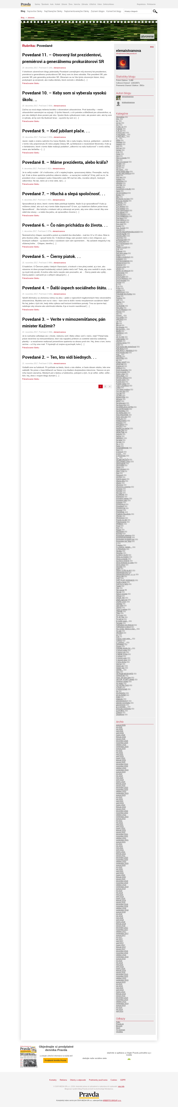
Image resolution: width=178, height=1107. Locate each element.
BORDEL (119, 203)
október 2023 (121, 791)
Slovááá (119, 567)
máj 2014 (119, 1011)
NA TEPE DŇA (121, 413)
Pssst (118, 526)
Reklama (63, 1080)
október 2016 (121, 955)
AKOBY (119, 164)
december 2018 (122, 904)
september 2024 (122, 770)
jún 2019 (119, 893)
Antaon (119, 179)
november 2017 (122, 930)
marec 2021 (120, 852)
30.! (117, 125)
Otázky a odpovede (78, 1080)
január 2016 (120, 972)
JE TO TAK (120, 337)
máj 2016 (119, 965)
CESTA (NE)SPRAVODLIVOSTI (128, 232)
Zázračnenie (121, 705)
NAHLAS (119, 419)
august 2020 (121, 865)
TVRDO (119, 641)
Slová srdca (120, 565)
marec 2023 (120, 805)
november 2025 (122, 743)
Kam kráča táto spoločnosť (126, 347)
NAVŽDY (119, 426)
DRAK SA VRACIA (123, 271)
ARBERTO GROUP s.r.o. (112, 1100)
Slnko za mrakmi (122, 557)
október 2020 (121, 861)
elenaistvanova (60, 68)
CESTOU (119, 238)
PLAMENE (120, 495)
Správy (37, 4)
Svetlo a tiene (121, 582)
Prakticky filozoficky (123, 514)
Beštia (118, 195)
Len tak (119, 393)
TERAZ (119, 607)
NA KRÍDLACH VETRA (124, 407)
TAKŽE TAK (120, 598)
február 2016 (121, 970)
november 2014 (122, 1000)
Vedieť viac (120, 668)
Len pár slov (120, 391)
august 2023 (121, 795)
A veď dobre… (121, 135)
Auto (52, 4)
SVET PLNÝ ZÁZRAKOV (125, 580)
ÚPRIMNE (120, 644)
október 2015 (121, 978)
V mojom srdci (121, 658)
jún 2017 (119, 939)
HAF (117, 300)
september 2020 (122, 863)
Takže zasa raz (121, 600)
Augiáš (118, 187)
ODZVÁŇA (120, 465)
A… (117, 138)
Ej (117, 284)
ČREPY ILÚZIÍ (121, 247)
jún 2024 (119, 776)
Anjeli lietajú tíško (122, 172)
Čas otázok (120, 212)
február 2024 (121, 784)
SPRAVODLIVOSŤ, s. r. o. (125, 574)
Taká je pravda (121, 594)
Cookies (114, 1080)
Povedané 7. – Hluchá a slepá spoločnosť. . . (63, 193)
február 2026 (121, 737)
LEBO (118, 388)
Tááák (118, 586)
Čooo (118, 245)
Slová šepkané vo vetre (125, 563)
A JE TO (119, 131)
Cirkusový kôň (121, 240)
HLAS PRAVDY (122, 310)
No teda (119, 440)
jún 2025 (119, 752)
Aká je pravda (121, 158)
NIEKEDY (119, 438)
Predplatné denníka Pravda (55, 1060)
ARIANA (119, 183)
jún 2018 (119, 916)
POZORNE (120, 512)
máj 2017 (119, 941)
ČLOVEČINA (121, 242)
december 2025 (122, 741)
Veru (118, 672)
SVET (118, 578)
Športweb (45, 4)
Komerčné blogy (113, 11)
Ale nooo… (120, 170)
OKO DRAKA (121, 469)
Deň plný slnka (121, 253)
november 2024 (122, 766)
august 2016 (121, 959)
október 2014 (121, 1002)
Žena (70, 4)
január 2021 (120, 856)
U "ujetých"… (121, 643)
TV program (120, 1030)
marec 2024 (120, 782)
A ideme (119, 129)
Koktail (57, 4)
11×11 (118, 123)
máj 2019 (119, 895)
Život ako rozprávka (123, 709)
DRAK (118, 269)
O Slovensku (121, 456)
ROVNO (119, 534)
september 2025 (122, 747)
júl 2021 (119, 844)
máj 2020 (119, 871)
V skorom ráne (121, 660)
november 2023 (122, 789)
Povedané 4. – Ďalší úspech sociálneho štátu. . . (67, 288)
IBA (117, 323)
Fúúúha (119, 298)
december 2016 (122, 951)
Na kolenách (121, 403)
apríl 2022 (120, 826)
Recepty (119, 1026)
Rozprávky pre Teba (123, 541)
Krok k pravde (121, 372)
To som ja (119, 619)
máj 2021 (119, 848)
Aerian (118, 150)
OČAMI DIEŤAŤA (122, 460)
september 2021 (122, 840)
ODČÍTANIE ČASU (123, 462)
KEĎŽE (119, 356)
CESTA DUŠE (121, 234)
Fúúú (118, 296)
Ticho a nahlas (121, 609)
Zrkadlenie (120, 715)
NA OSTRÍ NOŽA (122, 409)
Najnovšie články (34, 11)
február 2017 (121, 947)
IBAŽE (118, 331)
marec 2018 (120, 922)
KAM (118, 345)
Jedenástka (120, 339)
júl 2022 (119, 821)
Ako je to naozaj (122, 162)
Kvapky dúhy (121, 380)
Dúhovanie (120, 273)
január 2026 (120, 739)
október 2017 (121, 932)
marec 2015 (120, 992)
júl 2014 (119, 1007)
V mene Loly (121, 652)
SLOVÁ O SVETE (122, 561)
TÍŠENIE (119, 611)
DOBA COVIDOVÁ (123, 257)
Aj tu (117, 152)
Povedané (120, 506)
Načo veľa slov (121, 417)
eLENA (118, 290)
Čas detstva (120, 207)
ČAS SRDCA (121, 220)
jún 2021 (119, 846)
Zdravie (64, 4)
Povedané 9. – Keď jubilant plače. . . (56, 131)
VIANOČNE (120, 676)
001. (117, 119)
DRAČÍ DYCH (121, 263)
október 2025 (121, 745)
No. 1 (118, 444)
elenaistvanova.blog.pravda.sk (126, 53)
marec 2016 (120, 969)
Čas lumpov (120, 209)
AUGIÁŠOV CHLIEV (123, 189)
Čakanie (119, 205)
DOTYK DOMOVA (122, 261)
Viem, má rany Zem (123, 678)
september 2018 (122, 910)
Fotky (118, 1022)
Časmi (118, 226)
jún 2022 (119, 823)
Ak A (117, 156)
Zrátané (119, 713)
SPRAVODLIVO (122, 572)
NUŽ (118, 450)
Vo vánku (119, 683)
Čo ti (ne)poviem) (122, 244)
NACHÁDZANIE (122, 415)
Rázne (118, 530)
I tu (117, 321)
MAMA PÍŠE (120, 397)
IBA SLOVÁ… (121, 329)
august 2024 (121, 772)
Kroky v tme (120, 374)
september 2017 (122, 933)
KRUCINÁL (120, 376)
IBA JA (118, 325)
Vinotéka (119, 1032)
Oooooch (119, 475)
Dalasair (119, 251)
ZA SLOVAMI (121, 695)
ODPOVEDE (121, 463)
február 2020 (121, 877)
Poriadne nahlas (122, 498)
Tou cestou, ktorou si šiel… (126, 629)
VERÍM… (119, 670)
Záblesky (119, 699)
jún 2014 (119, 1009)
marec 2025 (120, 758)
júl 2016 (119, 961)
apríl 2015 (120, 990)
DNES (118, 255)
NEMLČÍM (120, 430)
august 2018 (121, 912)
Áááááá (119, 142)
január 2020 (120, 879)
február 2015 (121, 994)
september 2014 (122, 1004)
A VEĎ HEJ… (121, 136)
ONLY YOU (120, 471)
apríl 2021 (120, 850)
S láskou (119, 545)
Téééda (119, 604)
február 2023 (121, 807)
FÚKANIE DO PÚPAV (124, 294)
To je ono (119, 615)
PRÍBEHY (119, 524)
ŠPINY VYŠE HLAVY (124, 571)
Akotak (118, 166)
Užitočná (92, 4)
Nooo (118, 446)
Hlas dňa (119, 308)
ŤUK (117, 637)
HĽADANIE (120, 306)
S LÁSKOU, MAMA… (124, 547)
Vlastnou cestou (122, 681)
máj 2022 (119, 824)
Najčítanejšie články (53, 11)
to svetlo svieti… (122, 621)
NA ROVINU (120, 411)
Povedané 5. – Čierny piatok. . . (51, 256)
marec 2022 (120, 828)
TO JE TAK (120, 617)
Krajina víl (120, 366)
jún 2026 (119, 729)
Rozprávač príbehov (123, 535)
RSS (152, 47)
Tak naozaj (120, 590)
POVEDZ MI (120, 508)
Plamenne (120, 497)
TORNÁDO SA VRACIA (125, 625)
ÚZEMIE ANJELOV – (124, 648)
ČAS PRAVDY (121, 214)
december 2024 (122, 764)
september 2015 (122, 980)
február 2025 (121, 760)
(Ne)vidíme (120, 117)
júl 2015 (119, 984)
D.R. (117, 249)
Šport (118, 1028)
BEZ (117, 197)
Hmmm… (119, 316)
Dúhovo (119, 275)
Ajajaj (118, 154)
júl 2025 (119, 751)
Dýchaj (118, 282)
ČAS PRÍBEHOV (122, 216)
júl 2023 (119, 797)
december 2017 (122, 928)
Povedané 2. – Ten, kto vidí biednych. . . (59, 357)
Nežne (118, 436)
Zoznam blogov (98, 11)
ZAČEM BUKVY (122, 701)
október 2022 (121, 815)
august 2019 (121, 889)
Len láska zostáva (123, 390)
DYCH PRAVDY (122, 279)
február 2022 (121, 830)
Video (99, 4)
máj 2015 (119, 988)
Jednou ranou (121, 343)
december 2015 (122, 974)
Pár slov (119, 493)
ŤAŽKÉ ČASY (121, 602)
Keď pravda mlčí (122, 353)
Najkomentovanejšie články (76, 11)
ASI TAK (119, 185)
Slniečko (119, 553)
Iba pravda (120, 327)
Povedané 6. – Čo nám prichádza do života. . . (65, 225)
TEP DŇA (119, 606)
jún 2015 (119, 986)
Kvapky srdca (121, 384)
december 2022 (122, 811)
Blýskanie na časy (123, 199)
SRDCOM (120, 576)
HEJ (117, 304)
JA (117, 335)
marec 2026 (120, 735)
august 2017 (121, 935)
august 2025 (121, 749)
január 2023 (120, 809)
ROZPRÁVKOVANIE (123, 537)
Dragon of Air (121, 267)
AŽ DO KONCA (121, 193)
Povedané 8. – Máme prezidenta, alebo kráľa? (65, 162)
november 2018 (122, 906)
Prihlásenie (151, 4)
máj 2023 (119, 801)
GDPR (122, 1080)
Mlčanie (119, 399)
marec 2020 (120, 875)
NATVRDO (120, 425)
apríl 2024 (120, 780)
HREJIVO (119, 319)
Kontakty (53, 1080)
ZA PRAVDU (120, 693)
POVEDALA (120, 504)
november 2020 (122, 860)
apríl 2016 (120, 967)
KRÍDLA (119, 368)
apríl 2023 (120, 803)
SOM (118, 569)
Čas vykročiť (121, 222)
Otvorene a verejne (123, 487)
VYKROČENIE (121, 689)
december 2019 (122, 881)
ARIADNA (119, 181)
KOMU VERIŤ (121, 362)
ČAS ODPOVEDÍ (122, 210)
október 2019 (121, 885)
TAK (117, 588)
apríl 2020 (120, 873)
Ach (117, 146)
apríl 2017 (120, 943)
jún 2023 (119, 799)
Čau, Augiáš (120, 228)
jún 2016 (119, 963)
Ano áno (119, 177)
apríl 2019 (120, 896)
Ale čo (118, 168)
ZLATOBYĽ (120, 711)
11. (117, 121)
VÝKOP (119, 687)
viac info (121, 1086)
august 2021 (121, 842)
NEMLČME (120, 432)
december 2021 (122, 834)
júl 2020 (119, 867)
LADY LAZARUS (122, 386)
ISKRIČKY (120, 333)
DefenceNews (108, 4)
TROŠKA (119, 633)
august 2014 (121, 1005)
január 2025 (120, 762)
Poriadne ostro (121, 500)
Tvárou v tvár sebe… (124, 639)
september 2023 (122, 793)
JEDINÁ (119, 341)
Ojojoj (118, 467)
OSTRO (119, 477)
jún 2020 (119, 869)
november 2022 (122, 813)
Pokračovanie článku (30, 83)
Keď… (118, 354)
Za (117, 691)
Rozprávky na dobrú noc (125, 539)
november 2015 (122, 976)
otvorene (31, 18)
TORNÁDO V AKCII (123, 627)
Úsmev (118, 646)
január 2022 (120, 832)
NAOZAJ (119, 423)
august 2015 (121, 982)
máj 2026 (119, 731)
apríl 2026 (120, 733)
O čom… (119, 454)
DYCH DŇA (120, 277)
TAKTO (118, 596)
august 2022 (121, 819)
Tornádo (119, 623)
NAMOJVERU (121, 421)
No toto (119, 442)
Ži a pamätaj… (121, 707)
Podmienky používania (98, 1080)
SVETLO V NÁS (122, 584)
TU (117, 635)
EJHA (118, 288)
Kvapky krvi (120, 382)
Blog (23, 11)
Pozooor (119, 510)
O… (117, 458)
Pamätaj (119, 491)
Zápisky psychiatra (123, 703)
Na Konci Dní (121, 405)
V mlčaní (119, 656)
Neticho (119, 434)
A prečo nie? (121, 133)
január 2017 (120, 949)
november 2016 (122, 953)
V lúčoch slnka (121, 650)
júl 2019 (119, 891)
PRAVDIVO (120, 518)
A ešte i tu (119, 127)
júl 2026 (119, 727)
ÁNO (118, 175)
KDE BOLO (120, 349)
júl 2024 (119, 774)
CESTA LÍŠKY (121, 236)
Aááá (118, 140)
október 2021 (121, 838)
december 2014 (122, 998)
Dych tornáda (121, 281)
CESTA (118, 230)
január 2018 (120, 926)
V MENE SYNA (121, 654)
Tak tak (118, 592)
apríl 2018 (120, 920)
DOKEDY (119, 259)
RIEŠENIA (120, 532)
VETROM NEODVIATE (124, 674)
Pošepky (119, 502)
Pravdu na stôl (121, 520)
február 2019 (121, 900)
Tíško (118, 613)
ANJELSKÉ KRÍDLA (123, 173)
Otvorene (119, 485)
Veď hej (119, 664)
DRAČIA (119, 265)
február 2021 (121, 854)
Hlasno (119, 312)
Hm (117, 314)
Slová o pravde (122, 559)
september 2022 (122, 817)
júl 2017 (119, 937)
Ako (117, 160)
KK (117, 360)
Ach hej (119, 148)
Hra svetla (120, 317)
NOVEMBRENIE (122, 448)
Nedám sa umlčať (123, 428)
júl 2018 (119, 914)
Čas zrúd (119, 224)
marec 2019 (120, 898)
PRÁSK (119, 516)
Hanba (118, 302)
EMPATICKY (120, 292)
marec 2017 (120, 945)
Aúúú (118, 191)
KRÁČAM (119, 364)
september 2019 (122, 887)
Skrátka (119, 551)
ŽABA (118, 697)
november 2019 (122, 883)
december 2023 (122, 788)
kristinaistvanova (128, 102)
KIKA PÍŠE (120, 358)
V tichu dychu (121, 662)
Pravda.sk (120, 1024)
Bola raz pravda (122, 201)
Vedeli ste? (120, 666)
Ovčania (119, 489)
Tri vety (119, 631)
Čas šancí (120, 218)
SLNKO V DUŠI (122, 555)
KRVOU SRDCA (122, 378)
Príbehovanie (121, 522)
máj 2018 (119, 918)
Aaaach (119, 144)
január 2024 (120, 786)
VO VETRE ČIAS (122, 685)
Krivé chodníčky (122, 370)
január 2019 (120, 902)
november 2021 (122, 836)
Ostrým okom (121, 479)
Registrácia (141, 4)
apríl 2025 (120, 756)
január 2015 (120, 996)
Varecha (77, 4)
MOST (118, 401)
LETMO (119, 395)
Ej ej (117, 286)
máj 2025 (119, 754)
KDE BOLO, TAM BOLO (125, 351)
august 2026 (121, 725)
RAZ (117, 528)
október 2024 (121, 768)
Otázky (118, 483)
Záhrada (84, 4)
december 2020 (122, 858)
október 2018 (121, 908)
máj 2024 (119, 778)
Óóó (117, 473)
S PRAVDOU (121, 549)
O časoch (119, 452)
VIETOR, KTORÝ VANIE (125, 679)
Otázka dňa (120, 481)
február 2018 (121, 924)
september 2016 (122, 957)
